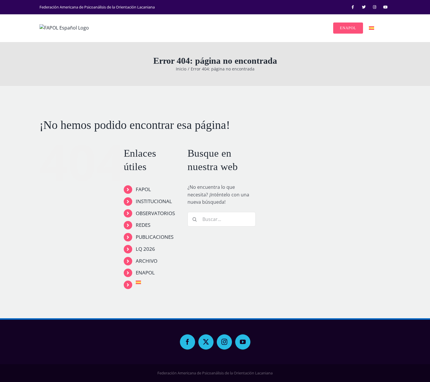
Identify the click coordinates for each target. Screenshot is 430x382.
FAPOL (143, 189)
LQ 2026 (145, 249)
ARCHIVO (146, 260)
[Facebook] (187, 342)
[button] (382, 28)
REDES (143, 225)
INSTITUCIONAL (154, 201)
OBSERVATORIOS (155, 213)
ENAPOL (145, 272)
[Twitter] (206, 342)
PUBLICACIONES (154, 237)
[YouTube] (242, 342)
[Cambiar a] (371, 28)
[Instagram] (224, 342)
